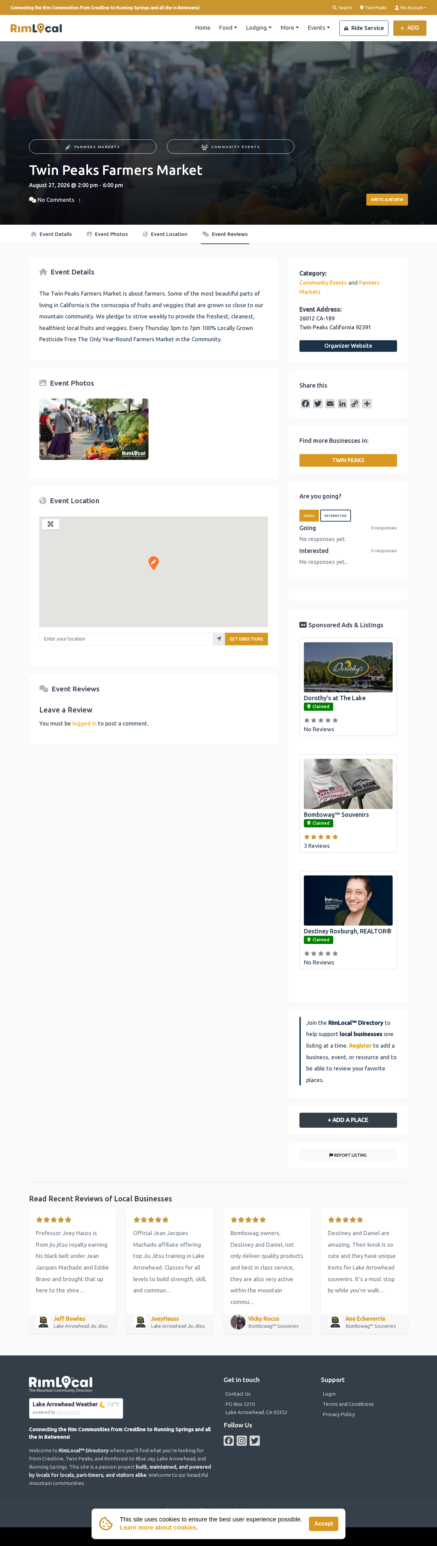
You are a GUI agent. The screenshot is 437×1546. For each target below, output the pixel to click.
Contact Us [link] (238, 1394)
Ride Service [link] (367, 28)
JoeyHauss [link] (165, 1318)
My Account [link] (411, 7)
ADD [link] (412, 27)
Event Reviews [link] (229, 234)
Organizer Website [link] (348, 346)
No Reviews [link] (319, 729)
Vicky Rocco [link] (263, 1318)
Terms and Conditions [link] (348, 1404)
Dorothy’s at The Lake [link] (335, 697)
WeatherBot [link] (68, 1412)
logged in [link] (84, 723)
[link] (36, 28)
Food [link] (225, 27)
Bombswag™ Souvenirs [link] (336, 814)
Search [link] (345, 7)
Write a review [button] (387, 199)
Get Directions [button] (246, 639)
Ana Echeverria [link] (365, 1318)
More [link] (287, 27)
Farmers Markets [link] (97, 147)
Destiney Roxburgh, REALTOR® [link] (348, 931)
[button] (153, 563)
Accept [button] (323, 1524)
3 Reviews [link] (317, 845)
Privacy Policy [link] (339, 1414)
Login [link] (329, 1394)
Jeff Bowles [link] (69, 1318)
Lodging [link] (256, 27)
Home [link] (203, 27)
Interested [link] (335, 515)
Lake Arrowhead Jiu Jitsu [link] (81, 1326)
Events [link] (316, 27)
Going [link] (309, 515)
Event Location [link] (168, 234)
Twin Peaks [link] (375, 7)
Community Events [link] (235, 147)
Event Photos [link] (111, 234)
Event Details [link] (55, 234)
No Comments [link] (56, 199)
